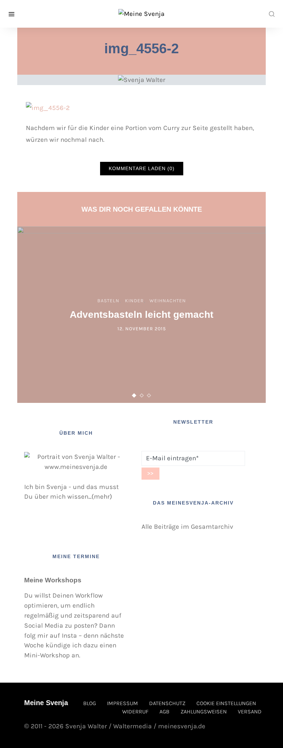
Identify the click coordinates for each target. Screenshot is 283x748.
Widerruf (135, 711)
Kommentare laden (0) (142, 168)
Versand (250, 711)
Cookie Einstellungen (226, 703)
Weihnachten (167, 301)
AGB (164, 711)
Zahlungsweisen (203, 711)
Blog (89, 703)
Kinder (134, 301)
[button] (134, 395)
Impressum (122, 703)
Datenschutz (167, 703)
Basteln (108, 301)
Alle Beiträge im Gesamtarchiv (187, 526)
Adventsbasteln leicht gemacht (141, 314)
